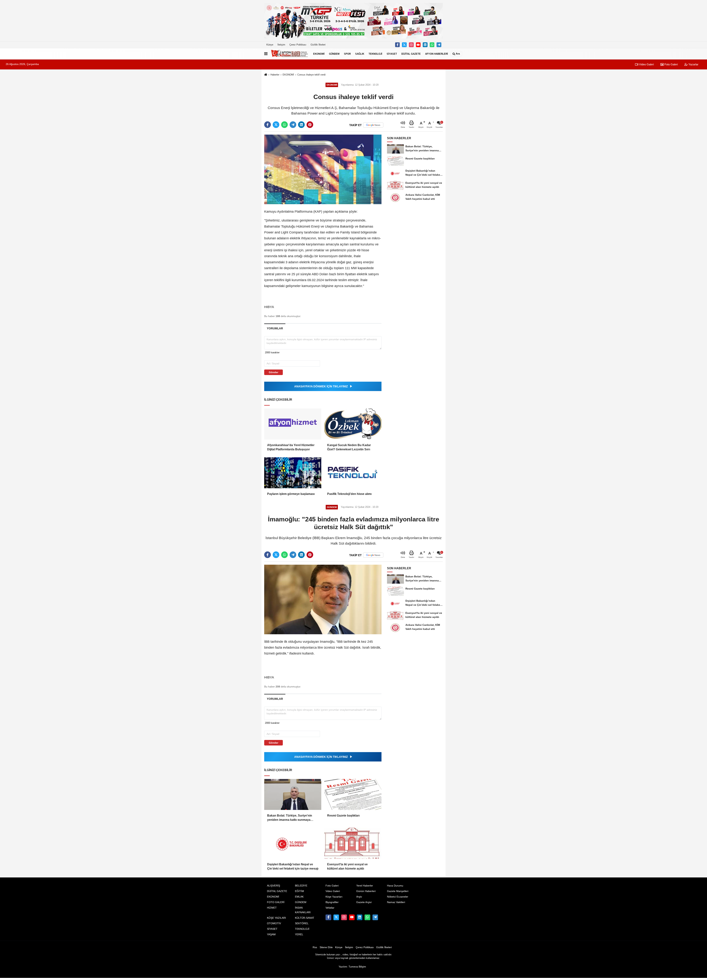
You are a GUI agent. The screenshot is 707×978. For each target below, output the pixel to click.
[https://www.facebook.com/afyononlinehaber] (397, 44)
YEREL (299, 934)
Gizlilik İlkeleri (318, 44)
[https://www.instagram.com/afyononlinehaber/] (411, 44)
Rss (315, 947)
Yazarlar (693, 64)
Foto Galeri (671, 64)
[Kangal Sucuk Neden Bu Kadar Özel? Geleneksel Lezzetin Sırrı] (352, 424)
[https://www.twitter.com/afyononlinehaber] (404, 44)
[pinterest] (310, 124)
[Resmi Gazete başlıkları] (352, 794)
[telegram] (293, 124)
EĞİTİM (299, 891)
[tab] (274, 328)
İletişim (281, 44)
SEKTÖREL (302, 923)
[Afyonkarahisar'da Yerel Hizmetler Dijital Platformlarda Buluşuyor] (292, 424)
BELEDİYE (301, 885)
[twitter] (276, 124)
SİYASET (392, 53)
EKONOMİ (319, 53)
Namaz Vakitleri (396, 902)
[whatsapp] (284, 124)
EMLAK (299, 896)
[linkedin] (301, 124)
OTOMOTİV (274, 923)
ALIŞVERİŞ (273, 885)
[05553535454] (432, 44)
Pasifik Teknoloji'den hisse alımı (349, 493)
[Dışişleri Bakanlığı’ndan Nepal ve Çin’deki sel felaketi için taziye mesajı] (292, 843)
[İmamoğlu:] (322, 599)
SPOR (347, 53)
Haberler (274, 74)
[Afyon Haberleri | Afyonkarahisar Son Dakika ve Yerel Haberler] (289, 54)
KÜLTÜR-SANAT (304, 918)
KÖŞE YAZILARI (276, 918)
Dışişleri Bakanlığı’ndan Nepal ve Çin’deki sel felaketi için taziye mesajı (292, 866)
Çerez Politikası (297, 44)
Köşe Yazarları (334, 896)
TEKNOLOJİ (375, 53)
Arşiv (359, 896)
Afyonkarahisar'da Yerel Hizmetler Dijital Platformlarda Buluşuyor (290, 447)
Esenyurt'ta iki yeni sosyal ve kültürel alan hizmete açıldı (347, 866)
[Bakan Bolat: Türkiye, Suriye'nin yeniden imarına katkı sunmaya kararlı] (292, 794)
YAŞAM (271, 934)
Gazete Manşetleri (397, 891)
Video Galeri (646, 64)
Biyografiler (332, 902)
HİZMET (272, 907)
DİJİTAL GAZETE (411, 53)
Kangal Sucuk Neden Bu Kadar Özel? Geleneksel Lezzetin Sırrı (349, 447)
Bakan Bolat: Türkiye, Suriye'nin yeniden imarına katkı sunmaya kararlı (289, 818)
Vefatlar (330, 907)
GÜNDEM (334, 53)
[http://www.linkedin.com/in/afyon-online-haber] (425, 44)
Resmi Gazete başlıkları (343, 815)
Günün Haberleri (366, 891)
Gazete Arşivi (364, 902)
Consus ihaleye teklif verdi (311, 74)
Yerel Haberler (364, 885)
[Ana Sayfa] (265, 74)
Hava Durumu (395, 885)
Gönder (273, 372)
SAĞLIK (359, 53)
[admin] (439, 44)
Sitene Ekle (326, 947)
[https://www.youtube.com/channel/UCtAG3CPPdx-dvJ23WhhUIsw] (418, 44)
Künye (269, 44)
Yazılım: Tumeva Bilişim (352, 966)
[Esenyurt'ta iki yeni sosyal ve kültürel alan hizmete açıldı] (352, 843)
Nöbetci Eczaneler (397, 896)
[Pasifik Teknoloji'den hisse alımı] (352, 472)
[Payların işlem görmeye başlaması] (292, 472)
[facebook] (267, 124)
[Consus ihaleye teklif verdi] (322, 169)
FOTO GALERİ (275, 902)
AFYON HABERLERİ (436, 53)
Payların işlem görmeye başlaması (291, 493)
